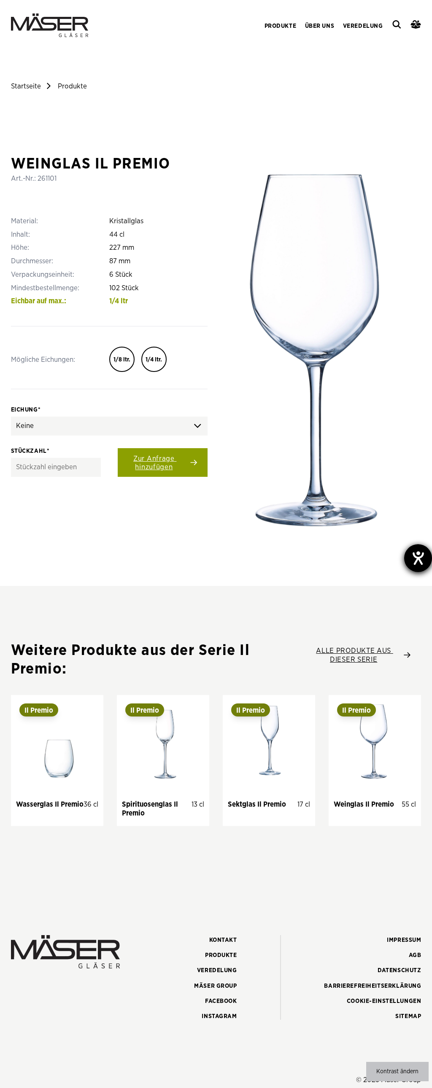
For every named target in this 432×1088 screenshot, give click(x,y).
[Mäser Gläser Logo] (49, 25)
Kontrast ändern (397, 1071)
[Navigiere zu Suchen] (397, 25)
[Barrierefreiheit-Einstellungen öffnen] (418, 558)
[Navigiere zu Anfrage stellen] (415, 25)
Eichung (26, 409)
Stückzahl (30, 451)
